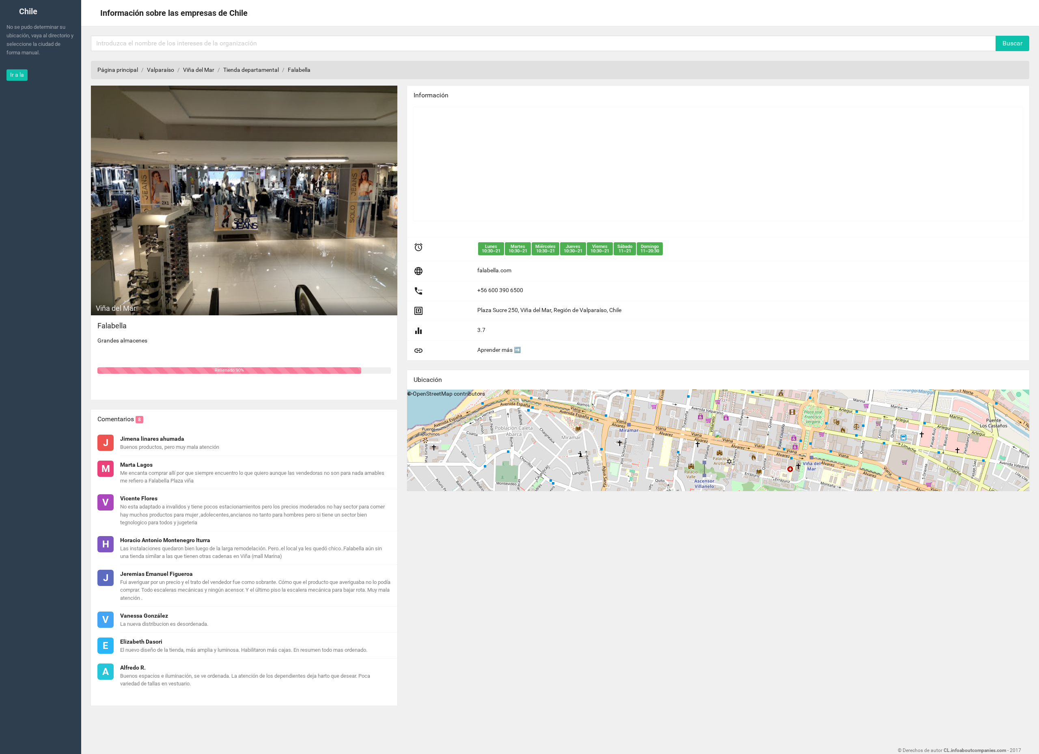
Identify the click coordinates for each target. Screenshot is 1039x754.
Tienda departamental (251, 70)
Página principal (117, 70)
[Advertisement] (657, 164)
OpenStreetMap (433, 393)
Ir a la (17, 74)
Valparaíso (160, 70)
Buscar (1012, 43)
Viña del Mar (198, 70)
